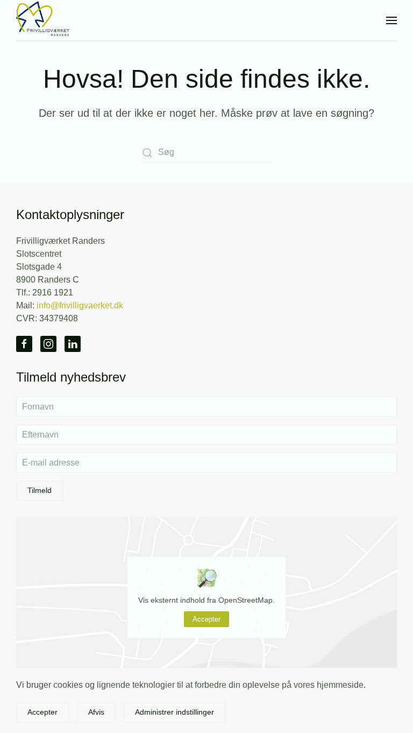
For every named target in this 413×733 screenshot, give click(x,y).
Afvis (96, 712)
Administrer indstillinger (174, 712)
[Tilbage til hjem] (43, 20)
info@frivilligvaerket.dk (80, 305)
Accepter (206, 619)
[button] (391, 20)
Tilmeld (39, 490)
